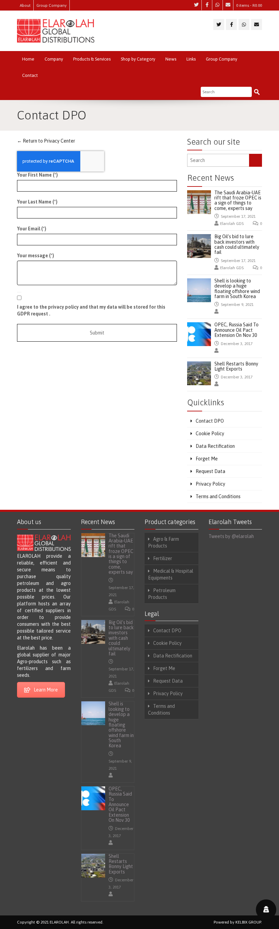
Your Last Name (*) (37, 202)
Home (28, 59)
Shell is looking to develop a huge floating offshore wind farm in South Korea (237, 288)
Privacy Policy (210, 484)
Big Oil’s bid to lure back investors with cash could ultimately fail (236, 244)
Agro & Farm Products (163, 542)
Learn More (46, 689)
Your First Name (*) (37, 175)
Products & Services (92, 59)
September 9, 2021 (237, 304)
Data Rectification (215, 446)
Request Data (210, 471)
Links (191, 59)
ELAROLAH (59, 922)
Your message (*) (35, 255)
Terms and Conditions (218, 496)
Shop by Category (138, 59)
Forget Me (207, 458)
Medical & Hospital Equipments (170, 574)
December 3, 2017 (236, 343)
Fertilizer (162, 558)
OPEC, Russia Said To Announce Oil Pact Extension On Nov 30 (236, 330)
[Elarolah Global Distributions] (55, 31)
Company (54, 59)
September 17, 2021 (238, 216)
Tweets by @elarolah (231, 536)
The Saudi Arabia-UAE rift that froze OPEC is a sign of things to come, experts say (237, 200)
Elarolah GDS (232, 223)
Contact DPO (210, 421)
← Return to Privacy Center (46, 141)
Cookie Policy (210, 433)
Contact (30, 75)
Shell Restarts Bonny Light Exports (236, 366)
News (170, 59)
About (25, 5)
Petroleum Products (162, 594)
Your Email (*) (31, 228)
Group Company (51, 5)
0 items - (249, 5)
